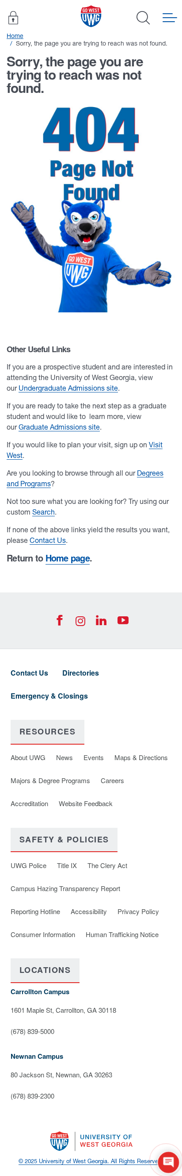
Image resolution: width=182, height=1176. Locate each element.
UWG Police (28, 865)
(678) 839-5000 (32, 1031)
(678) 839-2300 (32, 1095)
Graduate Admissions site (59, 427)
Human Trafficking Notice (122, 934)
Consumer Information (43, 934)
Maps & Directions (141, 757)
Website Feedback (86, 803)
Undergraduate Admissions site (68, 388)
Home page (68, 557)
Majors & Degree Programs (50, 780)
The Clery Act (107, 865)
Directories (80, 673)
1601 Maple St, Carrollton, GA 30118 (63, 1010)
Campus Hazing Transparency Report (65, 888)
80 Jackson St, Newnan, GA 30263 (61, 1074)
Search (43, 512)
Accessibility (89, 911)
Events (93, 757)
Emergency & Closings (49, 696)
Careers (112, 780)
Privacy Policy (138, 911)
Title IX (67, 865)
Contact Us (48, 540)
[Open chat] (168, 1162)
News (64, 757)
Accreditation (29, 803)
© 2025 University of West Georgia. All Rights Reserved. (91, 1161)
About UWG (28, 757)
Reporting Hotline (35, 911)
